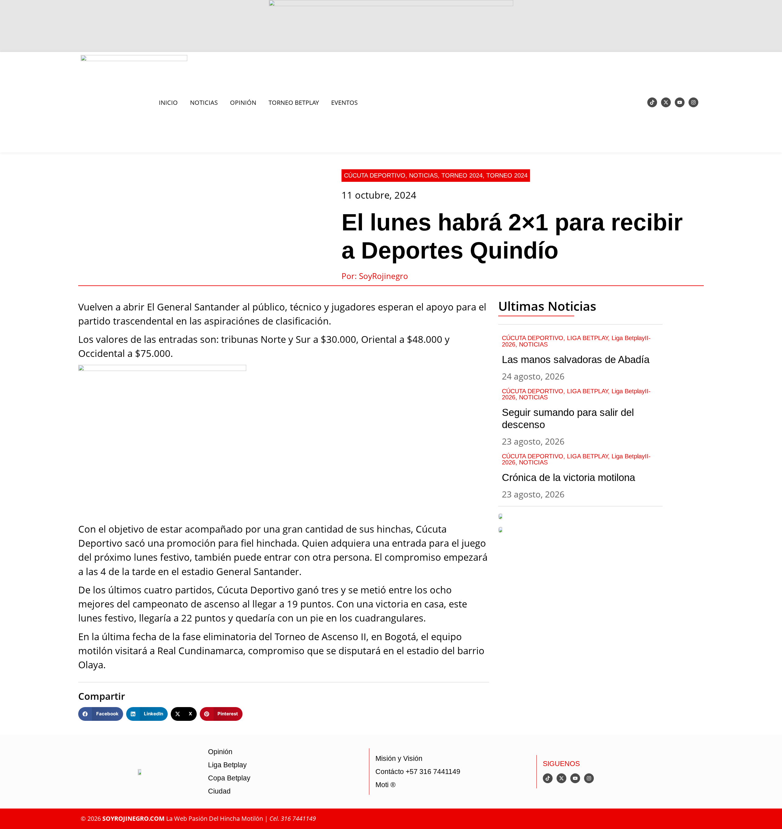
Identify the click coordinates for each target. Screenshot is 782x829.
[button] (100, 714)
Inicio (168, 102)
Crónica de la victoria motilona (568, 477)
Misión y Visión (398, 758)
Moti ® (385, 785)
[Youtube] (680, 102)
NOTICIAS (204, 102)
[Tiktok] (652, 102)
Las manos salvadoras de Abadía (575, 359)
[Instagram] (693, 102)
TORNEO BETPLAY (294, 102)
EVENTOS (344, 102)
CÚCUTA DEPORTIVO (374, 175)
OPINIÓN (243, 102)
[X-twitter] (666, 102)
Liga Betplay (227, 765)
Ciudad (219, 791)
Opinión (220, 752)
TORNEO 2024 (462, 175)
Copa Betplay (229, 778)
